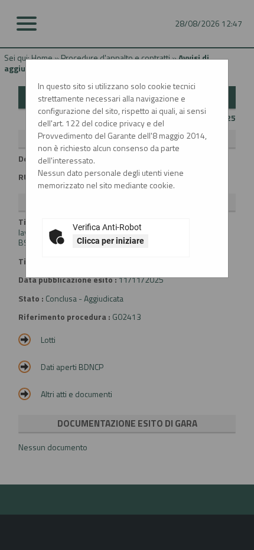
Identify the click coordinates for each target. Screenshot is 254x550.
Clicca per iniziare (110, 240)
